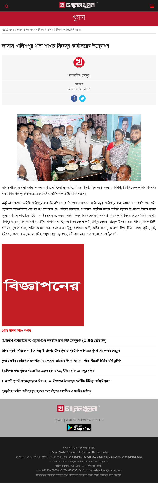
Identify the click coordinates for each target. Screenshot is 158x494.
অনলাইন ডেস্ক (79, 75)
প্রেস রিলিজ (23, 30)
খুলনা (79, 17)
